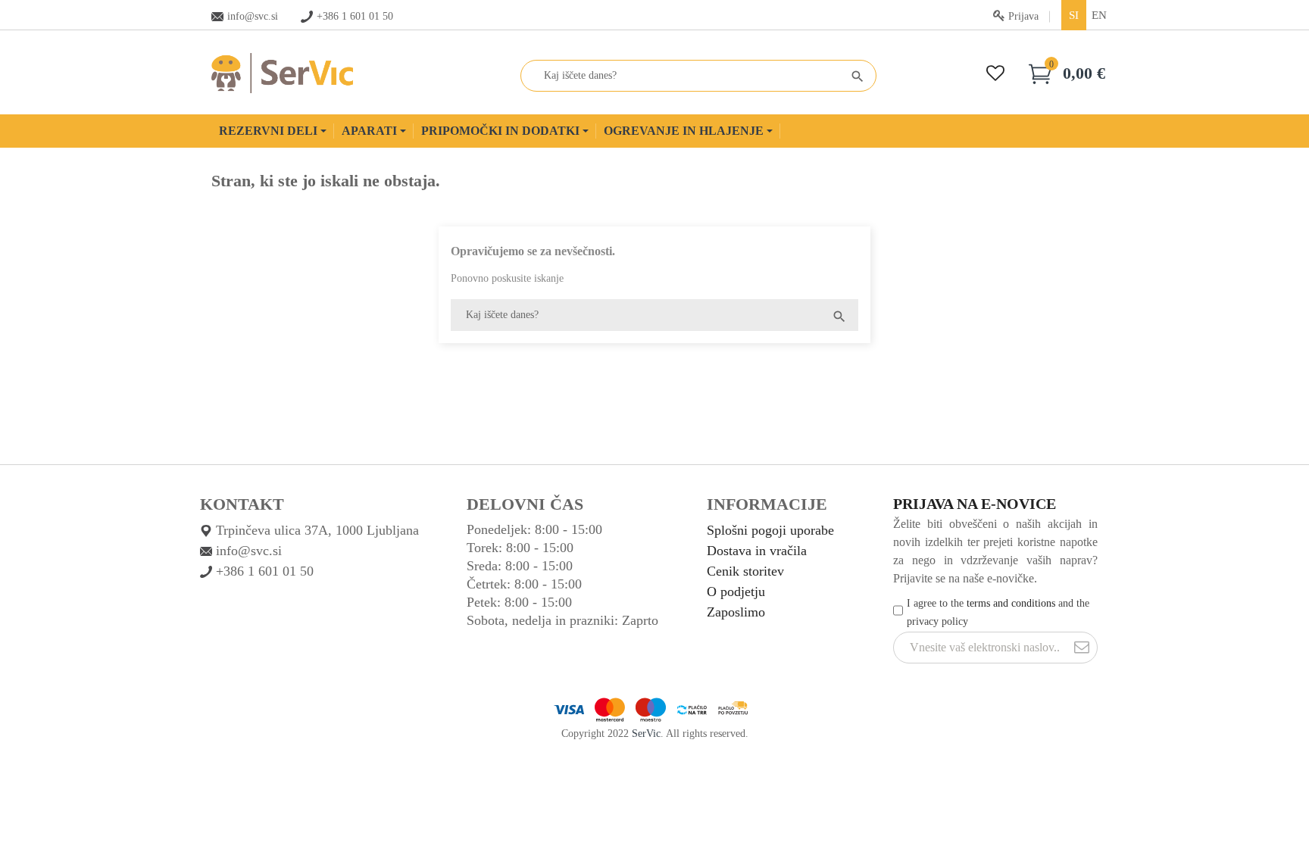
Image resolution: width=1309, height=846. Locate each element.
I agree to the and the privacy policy (998, 612)
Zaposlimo (736, 612)
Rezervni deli (269, 130)
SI (1074, 15)
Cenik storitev (745, 571)
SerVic (646, 733)
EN (1099, 15)
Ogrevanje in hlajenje (685, 130)
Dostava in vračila (757, 550)
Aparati (371, 130)
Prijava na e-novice (974, 503)
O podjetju (736, 591)
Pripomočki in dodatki (502, 130)
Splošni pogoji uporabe (770, 530)
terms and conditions (1011, 603)
